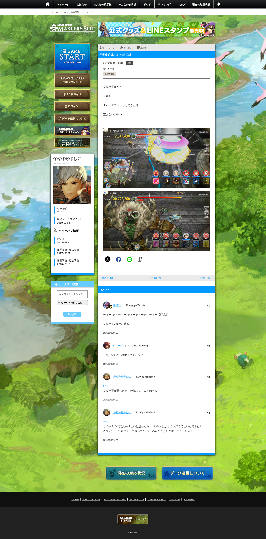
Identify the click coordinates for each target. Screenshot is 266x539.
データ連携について (72, 118)
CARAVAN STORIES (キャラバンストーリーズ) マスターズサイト (72, 28)
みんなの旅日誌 (127, 4)
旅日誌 (128, 48)
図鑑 (143, 48)
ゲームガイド (72, 143)
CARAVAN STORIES (133, 519)
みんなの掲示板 (102, 4)
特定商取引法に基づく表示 (115, 499)
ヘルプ (181, 4)
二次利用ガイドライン (156, 499)
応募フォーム (189, 499)
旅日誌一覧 (156, 278)
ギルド (147, 4)
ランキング (164, 4)
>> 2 (105, 422)
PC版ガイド (72, 94)
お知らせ (82, 4)
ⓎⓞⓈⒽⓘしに (122, 376)
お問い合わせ (174, 499)
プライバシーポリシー (91, 499)
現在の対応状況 (201, 4)
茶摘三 (117, 305)
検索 (74, 314)
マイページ (63, 4)
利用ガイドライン (136, 499)
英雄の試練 (110, 73)
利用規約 (75, 499)
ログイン (72, 106)
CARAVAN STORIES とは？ (72, 131)
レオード (118, 345)
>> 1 (105, 386)
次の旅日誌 (204, 278)
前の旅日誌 (107, 278)
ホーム (55, 12)
